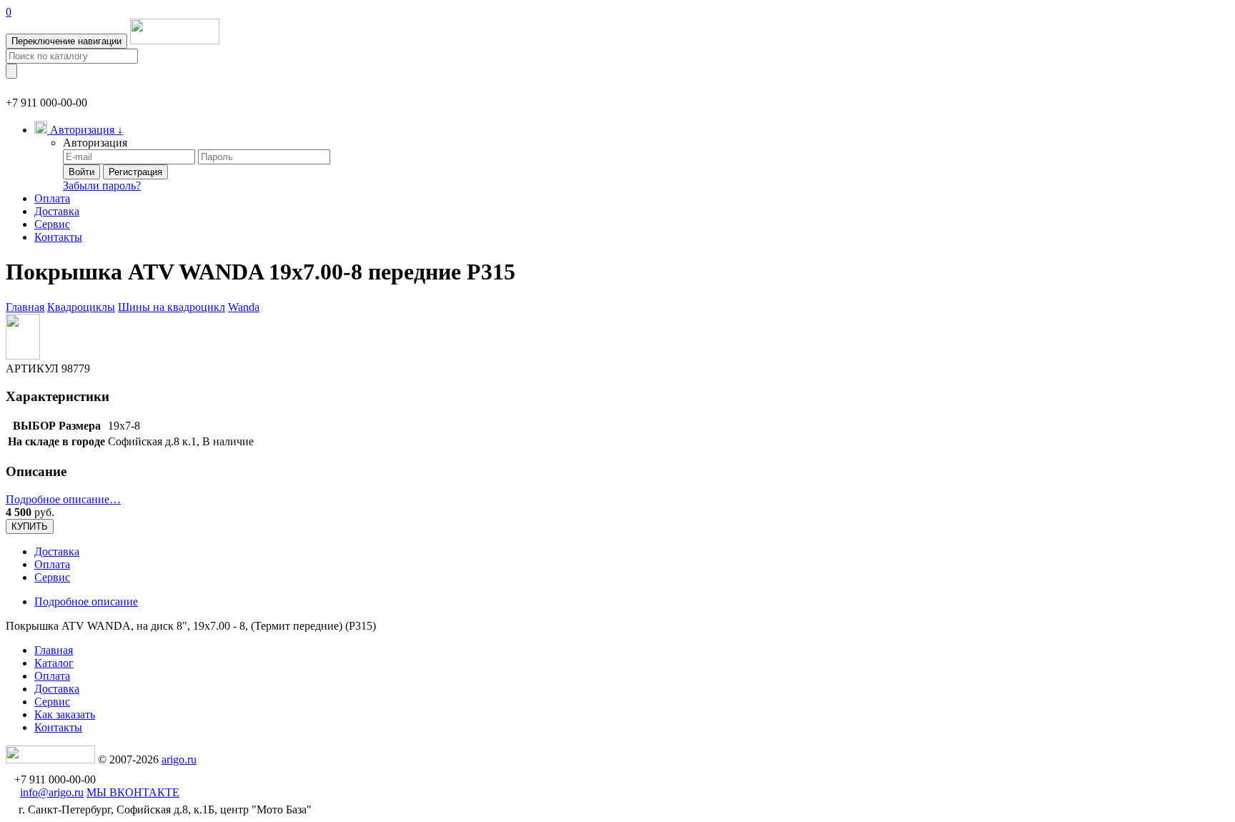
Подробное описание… (63, 499)
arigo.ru (179, 759)
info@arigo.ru (52, 792)
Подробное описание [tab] (86, 601)
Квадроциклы (81, 307)
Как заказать (64, 714)
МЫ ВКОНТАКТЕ (132, 792)
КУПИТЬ (29, 526)
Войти (81, 172)
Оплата (52, 198)
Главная (25, 307)
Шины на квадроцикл (171, 307)
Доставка (56, 211)
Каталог (54, 663)
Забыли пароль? (102, 185)
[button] (78, 130)
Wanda (243, 307)
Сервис (52, 224)
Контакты (58, 237)
